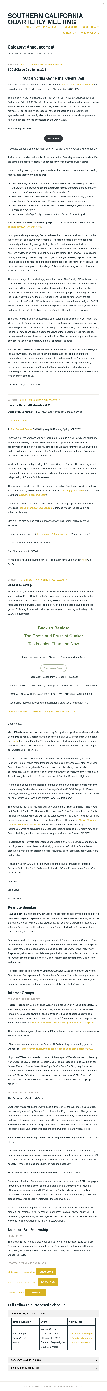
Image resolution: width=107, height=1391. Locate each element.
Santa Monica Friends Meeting (78, 84)
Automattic (77, 1386)
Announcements (90, 32)
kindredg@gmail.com (73, 490)
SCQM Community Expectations (21, 1271)
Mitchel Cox (27, 580)
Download (46, 1271)
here (84, 559)
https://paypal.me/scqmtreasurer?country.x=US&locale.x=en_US (41, 711)
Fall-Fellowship (52, 400)
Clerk (24, 64)
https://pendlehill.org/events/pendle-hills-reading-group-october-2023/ (57, 1048)
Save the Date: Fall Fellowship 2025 (29, 405)
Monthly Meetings (46, 26)
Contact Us (69, 32)
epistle (15, 741)
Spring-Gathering (54, 64)
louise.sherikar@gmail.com (32, 494)
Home (28, 26)
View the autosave (17, 420)
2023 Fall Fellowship (20, 585)
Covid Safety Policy (16, 1292)
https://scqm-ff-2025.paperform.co (53, 533)
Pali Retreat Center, (21, 429)
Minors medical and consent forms (22, 1282)
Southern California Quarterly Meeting (45, 18)
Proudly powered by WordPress (39, 1386)
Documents (71, 26)
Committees (89, 26)
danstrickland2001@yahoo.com (24, 226)
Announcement (37, 64)
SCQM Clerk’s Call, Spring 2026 (27, 69)
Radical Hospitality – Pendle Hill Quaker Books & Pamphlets (63, 1022)
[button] (53, 668)
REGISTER (54, 138)
